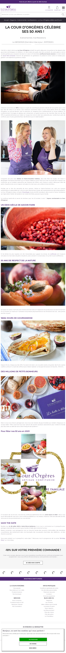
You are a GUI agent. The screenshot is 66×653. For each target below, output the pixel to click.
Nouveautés (17, 588)
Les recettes (49, 602)
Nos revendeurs (17, 606)
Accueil (6, 20)
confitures (53, 254)
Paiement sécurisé (49, 592)
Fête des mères (49, 612)
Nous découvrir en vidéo (17, 590)
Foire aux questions (49, 596)
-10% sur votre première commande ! (33, 550)
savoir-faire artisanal (9, 55)
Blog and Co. (49, 598)
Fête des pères (49, 614)
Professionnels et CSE (16, 602)
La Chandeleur (49, 616)
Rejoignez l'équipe (17, 604)
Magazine (13, 20)
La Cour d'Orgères (17, 586)
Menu (63, 10)
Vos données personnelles (49, 590)
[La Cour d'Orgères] (8, 11)
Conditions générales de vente (49, 588)
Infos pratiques (49, 586)
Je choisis (33, 644)
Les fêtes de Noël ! (49, 610)
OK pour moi (33, 639)
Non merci (32, 648)
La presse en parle (49, 606)
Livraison (49, 594)
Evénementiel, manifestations (27, 20)
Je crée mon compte (33, 563)
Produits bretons (17, 592)
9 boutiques (25, 192)
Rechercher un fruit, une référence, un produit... (16, 14)
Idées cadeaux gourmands (49, 604)
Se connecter (49, 10)
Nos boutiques (17, 594)
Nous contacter (17, 600)
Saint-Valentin (49, 608)
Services (17, 598)
